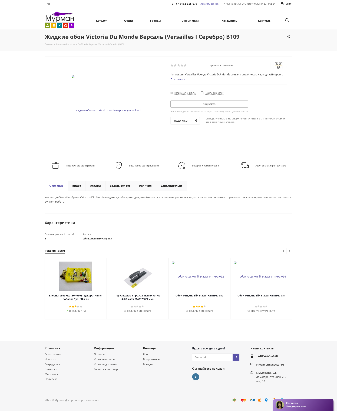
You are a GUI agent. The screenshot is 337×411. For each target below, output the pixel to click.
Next (289, 251)
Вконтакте (49, 4)
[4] (182, 65)
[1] (172, 65)
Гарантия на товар (106, 369)
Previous (284, 251)
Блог (146, 354)
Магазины (51, 374)
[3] (178, 65)
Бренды (148, 364)
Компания (52, 348)
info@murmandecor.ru (270, 364)
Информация (104, 348)
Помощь (99, 354)
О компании (53, 354)
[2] (175, 65)
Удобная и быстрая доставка (270, 165)
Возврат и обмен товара (205, 165)
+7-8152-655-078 (267, 356)
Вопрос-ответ (151, 359)
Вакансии (51, 369)
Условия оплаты (104, 359)
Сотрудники (52, 364)
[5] (185, 65)
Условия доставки (105, 364)
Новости (50, 359)
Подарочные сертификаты (80, 165)
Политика (51, 379)
